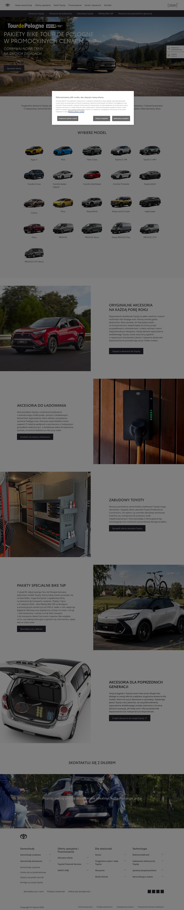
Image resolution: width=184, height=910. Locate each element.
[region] (93, 108)
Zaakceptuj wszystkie (121, 118)
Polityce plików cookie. (76, 112)
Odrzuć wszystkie (101, 118)
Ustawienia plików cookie (67, 118)
